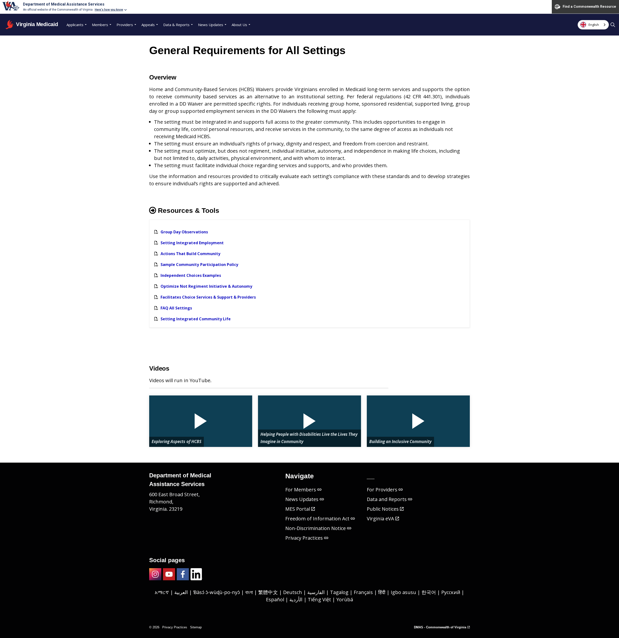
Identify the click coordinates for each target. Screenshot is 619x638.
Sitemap (196, 627)
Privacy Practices (304, 538)
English (594, 24)
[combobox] (593, 24)
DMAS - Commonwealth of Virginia (440, 627)
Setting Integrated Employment (192, 242)
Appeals (148, 24)
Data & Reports (176, 24)
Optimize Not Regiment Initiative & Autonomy (206, 286)
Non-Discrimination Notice (315, 528)
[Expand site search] (612, 25)
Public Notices (383, 509)
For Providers (382, 489)
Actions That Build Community (190, 253)
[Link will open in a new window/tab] (155, 574)
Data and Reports (387, 499)
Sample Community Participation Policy (199, 264)
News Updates (210, 24)
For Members (300, 489)
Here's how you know (109, 9)
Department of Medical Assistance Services (63, 4)
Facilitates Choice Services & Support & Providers (208, 297)
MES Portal (297, 509)
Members (100, 24)
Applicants (74, 24)
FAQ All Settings (176, 308)
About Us (239, 24)
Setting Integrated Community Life (196, 319)
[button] (200, 421)
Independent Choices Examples (191, 275)
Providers (125, 24)
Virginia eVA (380, 518)
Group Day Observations (184, 232)
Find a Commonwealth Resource (589, 6)
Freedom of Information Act (317, 518)
